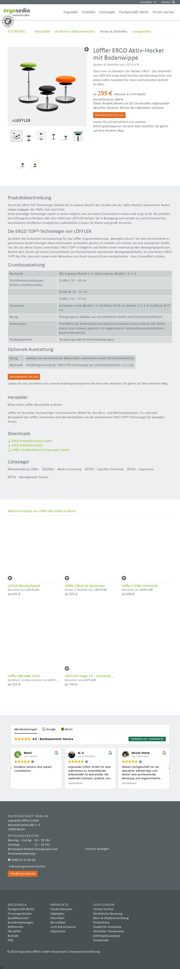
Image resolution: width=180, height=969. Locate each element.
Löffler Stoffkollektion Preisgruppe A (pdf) (40, 450)
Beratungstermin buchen (29, 866)
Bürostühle (42, 31)
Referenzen (15, 927)
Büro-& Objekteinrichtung (111, 918)
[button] (49, 729)
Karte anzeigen (111, 830)
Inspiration (57, 931)
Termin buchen (163, 12)
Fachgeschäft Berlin (134, 12)
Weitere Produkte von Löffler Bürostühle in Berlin (42, 511)
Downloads (100, 940)
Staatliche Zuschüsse (107, 927)
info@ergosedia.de (23, 873)
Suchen (166, 2)
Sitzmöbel (17, 31)
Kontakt (13, 936)
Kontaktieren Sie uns (109, 115)
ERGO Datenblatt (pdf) (27, 445)
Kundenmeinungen (20, 922)
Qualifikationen (18, 918)
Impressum (59, 951)
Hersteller (146, 2)
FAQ (10, 940)
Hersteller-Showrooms (108, 931)
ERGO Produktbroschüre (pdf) (32, 441)
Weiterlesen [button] (75, 783)
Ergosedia (17, 12)
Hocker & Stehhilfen (113, 31)
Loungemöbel (141, 31)
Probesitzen (101, 922)
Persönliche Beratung (107, 913)
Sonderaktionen (61, 909)
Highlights (57, 913)
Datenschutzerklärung (85, 951)
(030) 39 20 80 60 (23, 860)
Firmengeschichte (20, 913)
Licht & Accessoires (63, 927)
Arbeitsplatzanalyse (106, 936)
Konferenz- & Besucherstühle (75, 31)
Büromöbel (58, 922)
